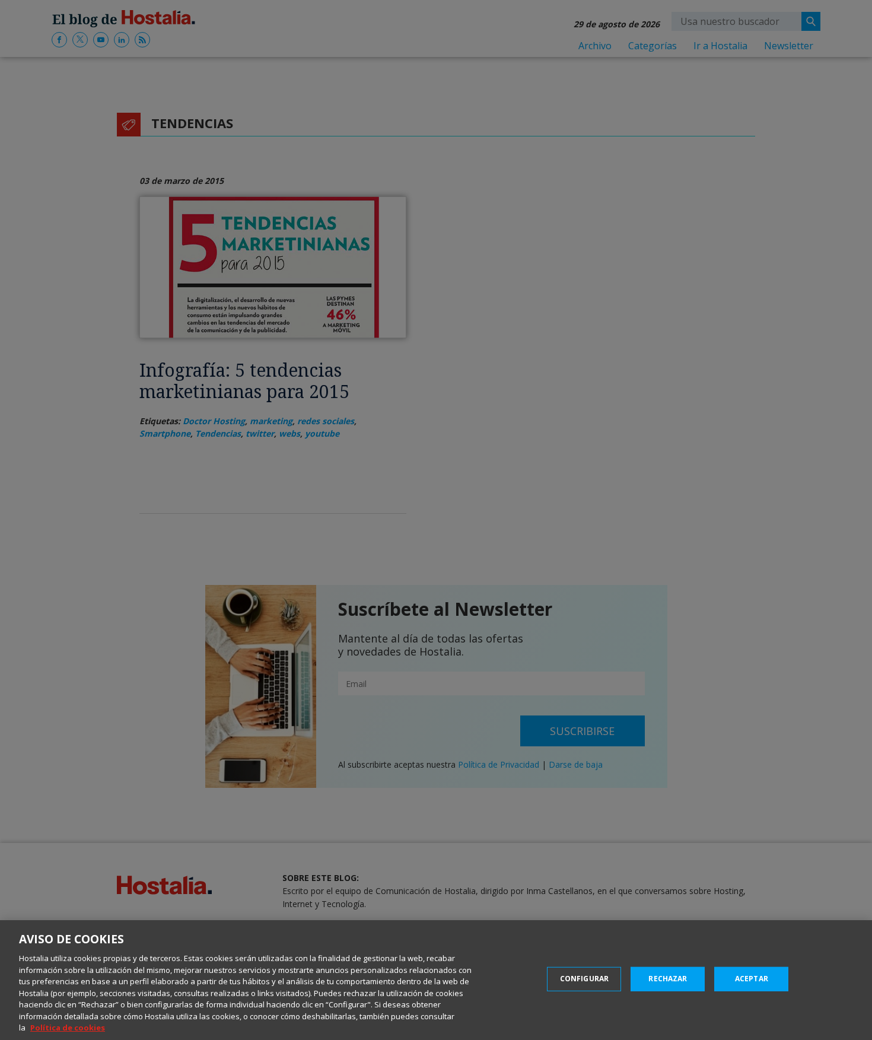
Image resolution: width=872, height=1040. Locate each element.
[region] (436, 980)
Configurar (584, 979)
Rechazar (667, 979)
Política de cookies (67, 1027)
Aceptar (751, 979)
